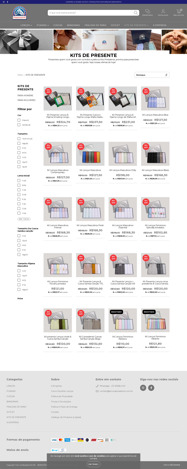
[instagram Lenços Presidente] (4, 2)
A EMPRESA (159, 25)
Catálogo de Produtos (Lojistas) (66, 417)
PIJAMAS (42, 25)
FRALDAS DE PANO (95, 25)
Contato (55, 412)
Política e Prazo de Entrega (64, 407)
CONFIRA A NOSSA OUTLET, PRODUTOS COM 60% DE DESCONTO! (93, 2)
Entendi (94, 464)
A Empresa (56, 386)
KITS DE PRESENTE (135, 25)
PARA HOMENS (25, 95)
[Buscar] (136, 13)
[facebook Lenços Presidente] (7, 2)
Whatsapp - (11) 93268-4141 (112, 386)
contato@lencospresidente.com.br (116, 391)
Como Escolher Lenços (62, 391)
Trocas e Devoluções (61, 401)
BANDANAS (73, 25)
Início (20, 75)
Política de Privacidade (62, 396)
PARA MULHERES (26, 100)
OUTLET (115, 25)
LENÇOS (26, 25)
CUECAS (57, 25)
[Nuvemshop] (171, 465)
